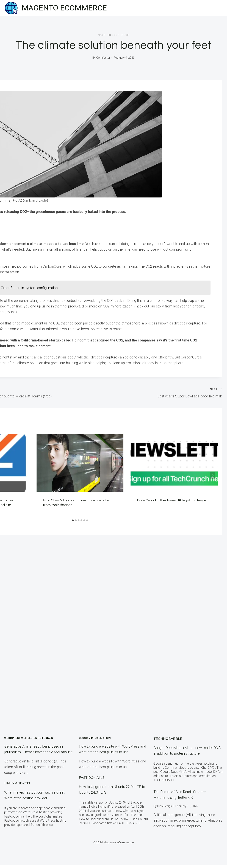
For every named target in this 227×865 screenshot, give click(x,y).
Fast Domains (91, 777)
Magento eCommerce (113, 35)
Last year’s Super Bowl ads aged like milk (189, 392)
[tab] (73, 520)
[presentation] (80, 463)
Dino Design (164, 806)
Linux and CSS (17, 783)
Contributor (103, 57)
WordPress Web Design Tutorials (28, 738)
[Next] (212, 475)
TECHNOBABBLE (167, 738)
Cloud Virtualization (95, 738)
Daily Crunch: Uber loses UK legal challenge (171, 500)
